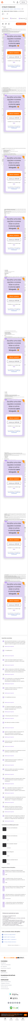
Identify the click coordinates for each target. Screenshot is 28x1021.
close (27, 1012)
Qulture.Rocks (4, 977)
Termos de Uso (11, 66)
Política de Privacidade (15, 66)
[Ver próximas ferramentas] (26, 18)
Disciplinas (3, 962)
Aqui (14, 62)
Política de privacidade (6, 985)
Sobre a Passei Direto (6, 981)
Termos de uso (4, 986)
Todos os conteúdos (6, 964)
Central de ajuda (5, 988)
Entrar (23, 2)
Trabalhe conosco (5, 983)
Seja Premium (4, 972)
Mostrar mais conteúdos (13, 945)
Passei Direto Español (6, 968)
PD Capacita (4, 966)
